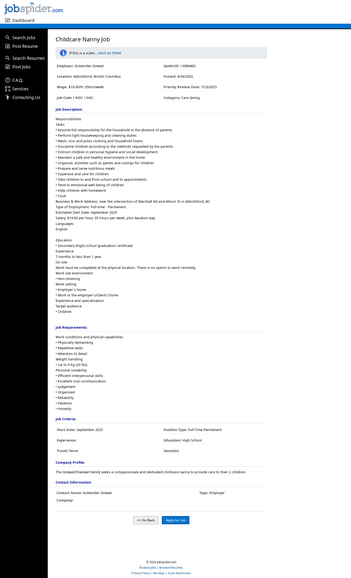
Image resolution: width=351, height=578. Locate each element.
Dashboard (23, 20)
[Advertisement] (208, 11)
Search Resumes (28, 58)
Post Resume (25, 46)
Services (20, 89)
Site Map (159, 573)
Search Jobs (23, 37)
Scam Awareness (179, 573)
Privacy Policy (140, 573)
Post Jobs (21, 67)
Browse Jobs (147, 568)
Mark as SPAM (109, 53)
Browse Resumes (171, 568)
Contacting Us (26, 97)
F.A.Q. (17, 80)
